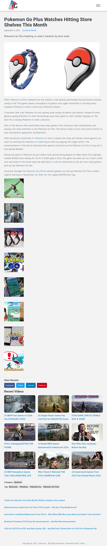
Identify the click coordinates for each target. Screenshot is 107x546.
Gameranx (42, 543)
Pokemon (39, 138)
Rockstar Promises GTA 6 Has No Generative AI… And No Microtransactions (40, 521)
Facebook (9, 385)
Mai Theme (80, 543)
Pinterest (41, 385)
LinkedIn (31, 385)
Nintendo (13, 486)
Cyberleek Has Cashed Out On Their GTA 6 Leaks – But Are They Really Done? (40, 507)
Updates (18, 482)
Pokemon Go (35, 486)
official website (40, 171)
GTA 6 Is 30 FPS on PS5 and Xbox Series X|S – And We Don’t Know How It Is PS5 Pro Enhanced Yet (50, 528)
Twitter (20, 385)
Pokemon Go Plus (51, 486)
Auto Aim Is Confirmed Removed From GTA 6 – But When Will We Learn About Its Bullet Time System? (52, 514)
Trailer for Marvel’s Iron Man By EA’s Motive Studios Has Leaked (34, 500)
